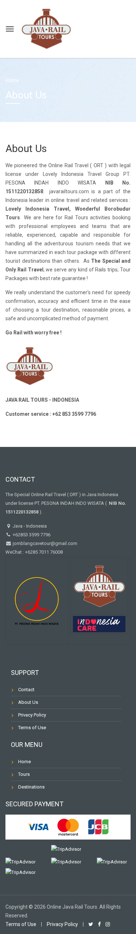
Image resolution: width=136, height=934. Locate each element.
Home (12, 80)
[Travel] (46, 28)
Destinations (31, 787)
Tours (24, 774)
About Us (28, 702)
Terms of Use (32, 727)
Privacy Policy (32, 715)
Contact (26, 689)
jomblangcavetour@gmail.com (45, 543)
